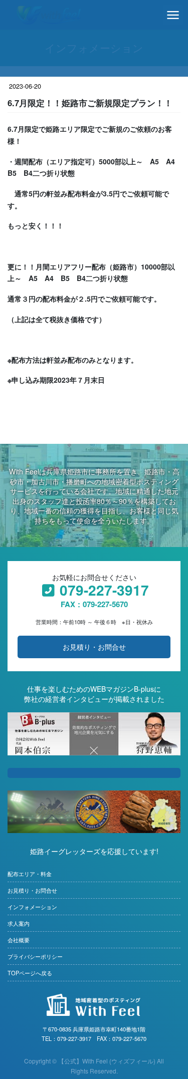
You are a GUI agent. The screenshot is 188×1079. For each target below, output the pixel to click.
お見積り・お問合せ (94, 647)
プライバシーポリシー (35, 956)
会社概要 (19, 940)
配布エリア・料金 (30, 874)
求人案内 (19, 923)
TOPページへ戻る (30, 973)
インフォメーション (32, 907)
